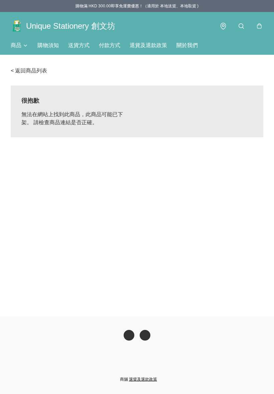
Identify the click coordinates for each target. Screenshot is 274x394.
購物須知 (48, 45)
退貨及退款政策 (148, 45)
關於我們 (187, 45)
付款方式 (109, 45)
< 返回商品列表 (29, 70)
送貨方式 (79, 45)
